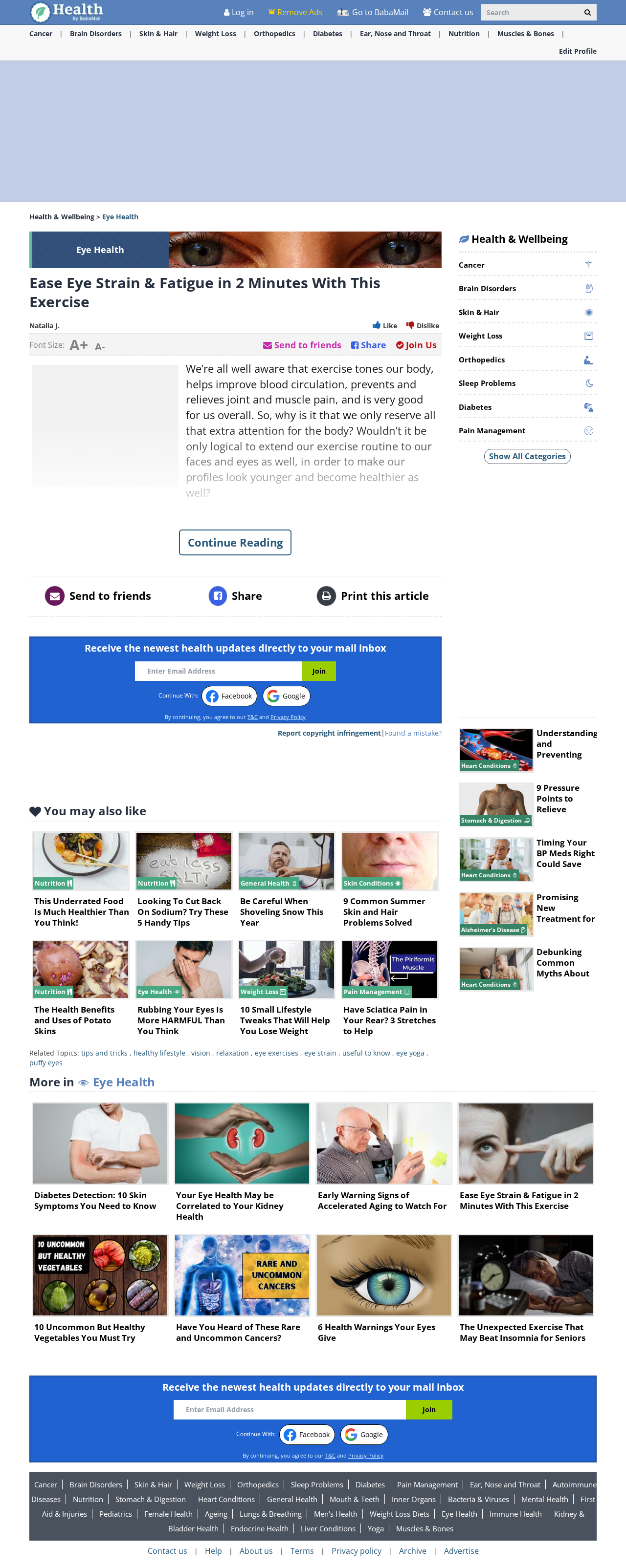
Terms (302, 1551)
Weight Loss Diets (399, 1514)
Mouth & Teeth (355, 1499)
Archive (412, 1551)
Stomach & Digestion (150, 1499)
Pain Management (427, 1484)
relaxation (232, 1053)
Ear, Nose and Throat (395, 33)
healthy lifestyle (159, 1053)
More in (92, 1082)
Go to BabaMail (379, 12)
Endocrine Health (260, 1528)
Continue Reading (235, 542)
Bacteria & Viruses (478, 1499)
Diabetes (327, 33)
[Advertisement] (313, 131)
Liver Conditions (328, 1528)
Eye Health (459, 1514)
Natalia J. (44, 325)
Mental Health (544, 1499)
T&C (252, 716)
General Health (292, 1499)
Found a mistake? (413, 733)
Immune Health (516, 1514)
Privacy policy (356, 1551)
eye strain (320, 1053)
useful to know (366, 1053)
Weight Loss (215, 33)
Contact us (453, 12)
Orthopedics (274, 33)
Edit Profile (578, 51)
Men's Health (336, 1514)
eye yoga (410, 1053)
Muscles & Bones (525, 33)
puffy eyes (46, 1062)
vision (200, 1053)
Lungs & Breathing (271, 1514)
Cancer (40, 33)
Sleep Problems (317, 1484)
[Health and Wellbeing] (67, 12)
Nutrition (464, 33)
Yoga (376, 1528)
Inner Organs (414, 1499)
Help (213, 1551)
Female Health (168, 1514)
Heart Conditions (226, 1499)
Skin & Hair (158, 33)
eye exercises (276, 1053)
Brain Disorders (96, 33)
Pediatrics (115, 1514)
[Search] (588, 12)
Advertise (461, 1551)
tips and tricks (104, 1053)
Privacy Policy (288, 716)
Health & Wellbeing (61, 216)
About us (256, 1551)
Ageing (216, 1514)
